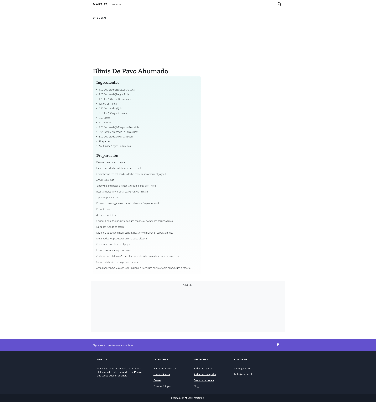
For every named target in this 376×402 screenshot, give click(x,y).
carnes (157, 380)
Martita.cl (199, 398)
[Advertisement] (147, 43)
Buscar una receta (204, 380)
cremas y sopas (162, 386)
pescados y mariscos (165, 368)
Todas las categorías (205, 374)
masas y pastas (161, 374)
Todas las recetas (203, 368)
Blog (196, 386)
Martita (100, 4)
